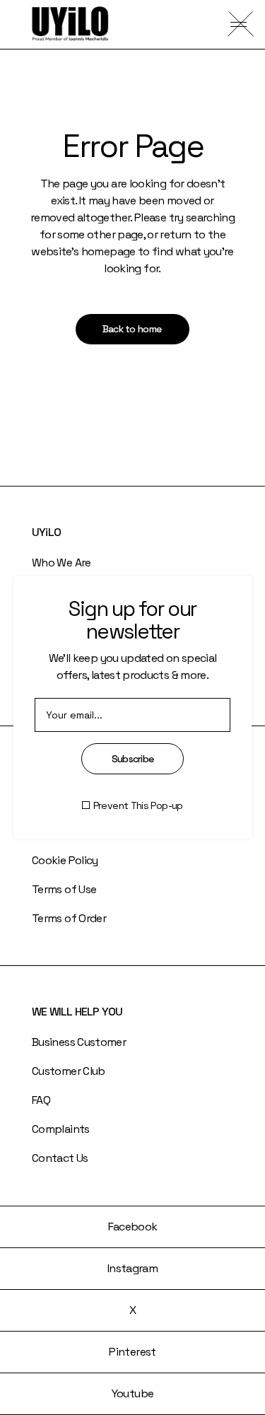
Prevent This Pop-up (138, 805)
